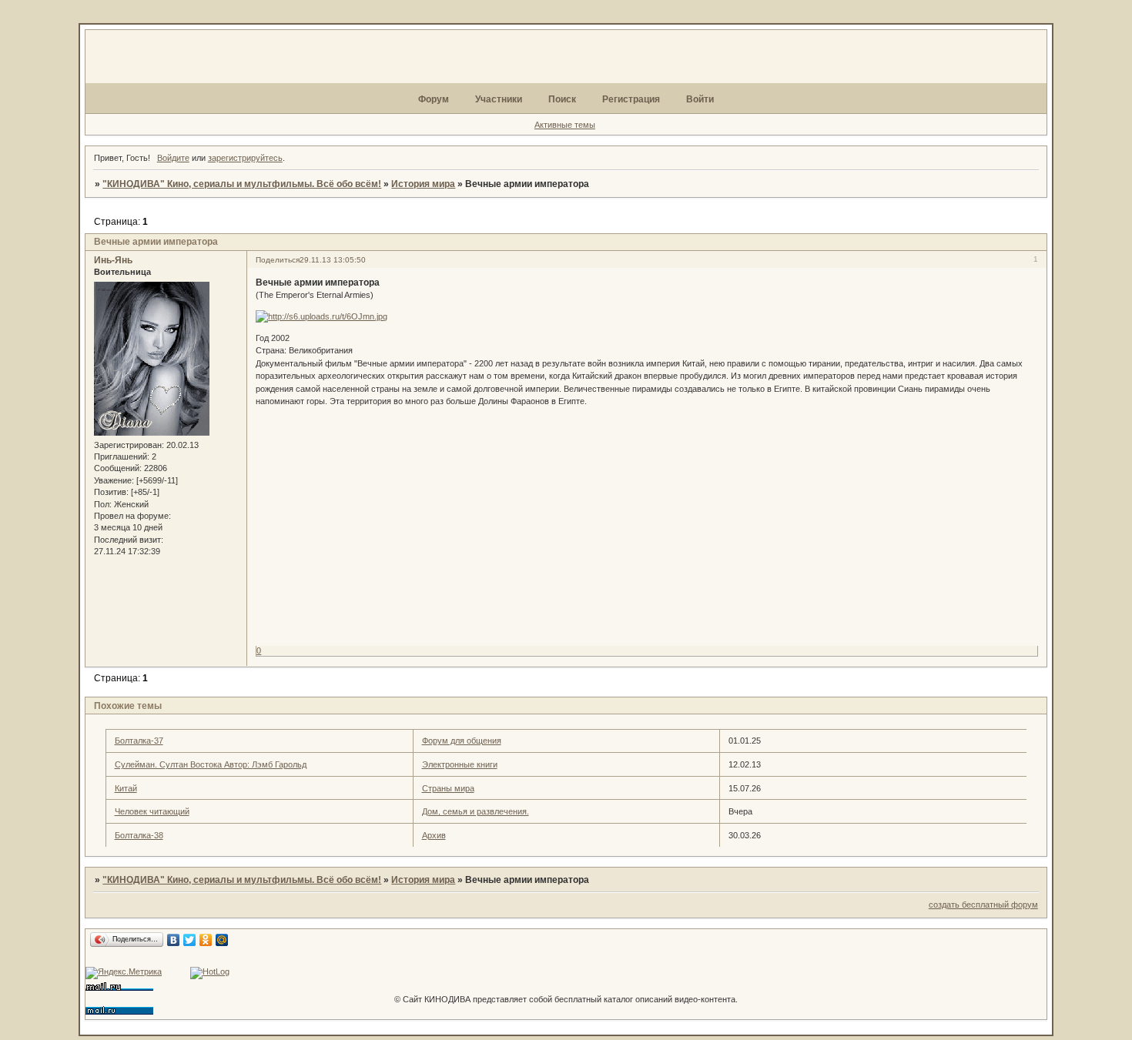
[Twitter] (190, 940)
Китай (126, 788)
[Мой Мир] (222, 940)
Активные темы (564, 124)
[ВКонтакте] (174, 940)
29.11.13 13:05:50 (333, 260)
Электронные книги (459, 764)
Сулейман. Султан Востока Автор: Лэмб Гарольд (210, 764)
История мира (423, 184)
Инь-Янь (113, 260)
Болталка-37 (139, 740)
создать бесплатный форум (983, 904)
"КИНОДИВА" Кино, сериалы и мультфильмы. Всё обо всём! (241, 184)
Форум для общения (461, 740)
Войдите (173, 157)
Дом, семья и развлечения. (475, 811)
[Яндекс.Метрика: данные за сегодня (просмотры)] (123, 973)
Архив (434, 835)
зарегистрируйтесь (245, 157)
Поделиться (278, 260)
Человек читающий (152, 811)
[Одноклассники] (206, 940)
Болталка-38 (139, 835)
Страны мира (448, 788)
